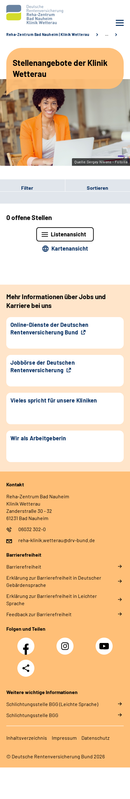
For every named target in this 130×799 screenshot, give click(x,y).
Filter (16, 188)
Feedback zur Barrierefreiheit (39, 614)
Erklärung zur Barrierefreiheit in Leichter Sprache (51, 599)
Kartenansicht (69, 248)
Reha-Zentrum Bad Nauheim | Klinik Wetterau (47, 34)
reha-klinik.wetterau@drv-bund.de (56, 540)
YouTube (105, 642)
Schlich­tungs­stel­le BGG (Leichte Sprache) (52, 704)
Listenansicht (68, 234)
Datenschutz (95, 738)
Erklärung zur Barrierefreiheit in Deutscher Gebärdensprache (53, 581)
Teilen (26, 668)
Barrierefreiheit (23, 567)
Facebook (27, 642)
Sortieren (97, 188)
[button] (32, 187)
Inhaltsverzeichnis (26, 738)
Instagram (66, 642)
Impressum (64, 738)
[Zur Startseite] (34, 14)
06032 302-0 (32, 529)
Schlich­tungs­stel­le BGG (32, 715)
